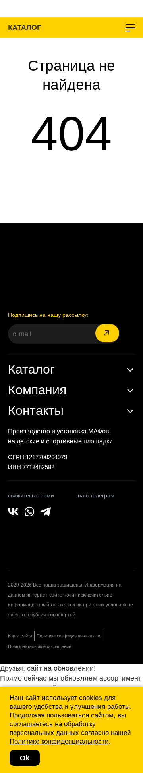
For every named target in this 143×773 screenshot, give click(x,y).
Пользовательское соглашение (39, 646)
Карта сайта (20, 635)
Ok (24, 758)
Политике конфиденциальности (59, 741)
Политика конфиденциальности (68, 635)
